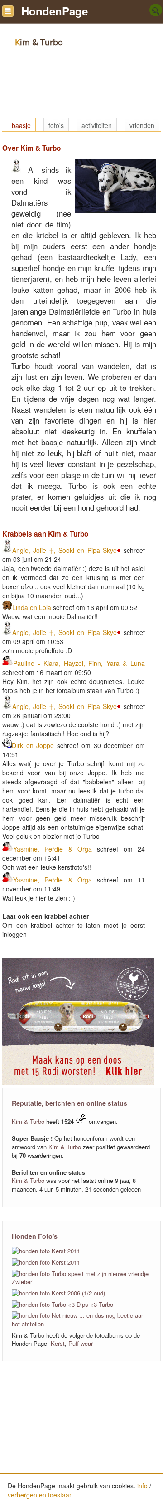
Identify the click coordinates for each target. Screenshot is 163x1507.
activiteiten (97, 125)
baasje (21, 125)
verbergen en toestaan (40, 1494)
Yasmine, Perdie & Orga (52, 848)
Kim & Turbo (28, 1121)
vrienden (141, 125)
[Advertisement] (81, 1439)
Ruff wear (80, 1343)
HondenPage (54, 11)
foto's (56, 125)
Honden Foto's (35, 1236)
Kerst (58, 1343)
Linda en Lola (31, 607)
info (142, 1485)
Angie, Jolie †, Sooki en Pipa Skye (64, 550)
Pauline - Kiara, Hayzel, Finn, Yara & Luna (79, 663)
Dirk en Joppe (33, 745)
